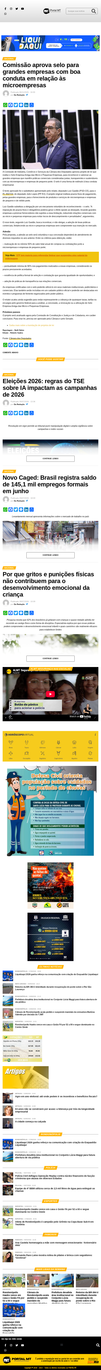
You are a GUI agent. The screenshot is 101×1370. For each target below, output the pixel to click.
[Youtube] (22, 8)
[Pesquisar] (94, 11)
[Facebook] (5, 8)
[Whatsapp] (5, 13)
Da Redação (19, 95)
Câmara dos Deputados (20, 338)
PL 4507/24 (8, 194)
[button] (4, 27)
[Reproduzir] (6, 718)
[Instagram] (11, 8)
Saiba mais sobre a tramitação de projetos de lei (31, 325)
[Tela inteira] (95, 718)
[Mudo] (90, 718)
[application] (50, 694)
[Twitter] (16, 8)
